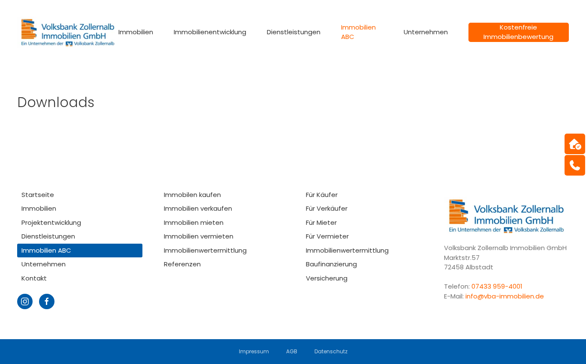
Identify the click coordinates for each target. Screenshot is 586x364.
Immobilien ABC (358, 32)
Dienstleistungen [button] (293, 31)
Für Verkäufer (326, 208)
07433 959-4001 (497, 286)
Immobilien (38, 208)
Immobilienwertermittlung (205, 250)
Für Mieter (321, 222)
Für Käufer (322, 194)
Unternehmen (43, 264)
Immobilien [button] (135, 31)
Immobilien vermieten (198, 236)
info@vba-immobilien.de (504, 296)
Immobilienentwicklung (210, 31)
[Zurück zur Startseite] (67, 32)
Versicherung (326, 278)
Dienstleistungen (48, 236)
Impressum (254, 351)
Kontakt (34, 278)
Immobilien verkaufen (198, 208)
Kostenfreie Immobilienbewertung (518, 32)
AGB (291, 351)
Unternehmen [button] (426, 31)
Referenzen (182, 264)
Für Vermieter (327, 236)
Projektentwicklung (51, 222)
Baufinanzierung (331, 264)
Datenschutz (330, 351)
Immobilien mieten (194, 222)
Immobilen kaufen (192, 194)
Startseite (37, 194)
